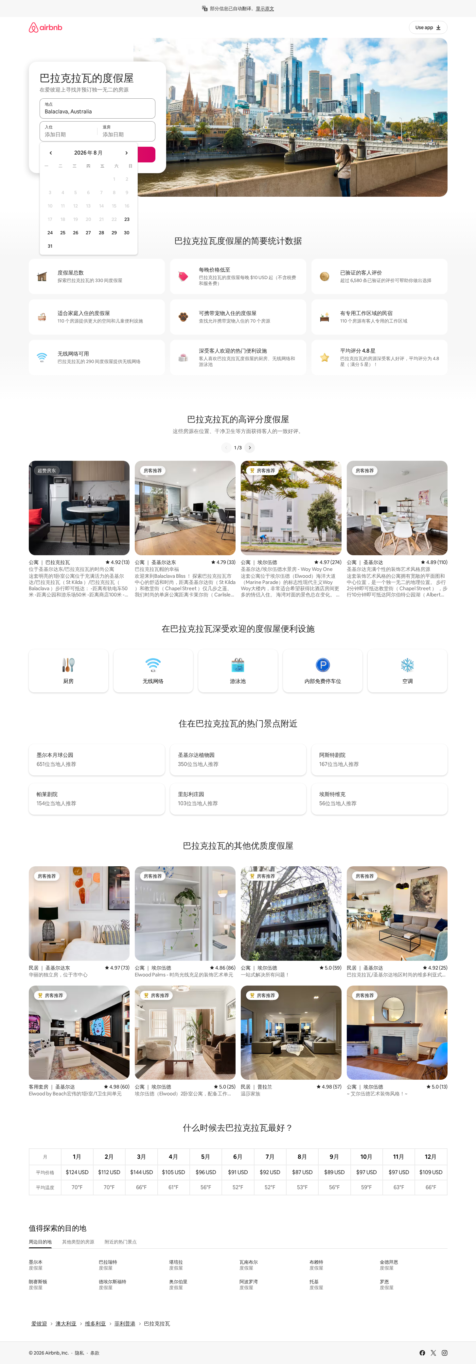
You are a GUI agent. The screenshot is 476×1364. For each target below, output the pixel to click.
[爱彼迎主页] (45, 27)
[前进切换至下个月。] (126, 153)
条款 (94, 1353)
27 (88, 233)
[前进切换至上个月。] (51, 153)
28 (101, 233)
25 (62, 233)
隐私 (79, 1353)
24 (50, 233)
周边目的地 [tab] (40, 1242)
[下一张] (249, 447)
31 (50, 246)
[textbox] (68, 134)
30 (127, 233)
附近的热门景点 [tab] (121, 1242)
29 (114, 233)
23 (127, 219)
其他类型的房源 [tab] (78, 1242)
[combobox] (97, 111)
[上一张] (226, 447)
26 (75, 233)
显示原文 (265, 8)
